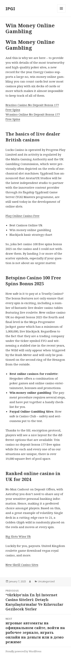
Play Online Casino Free (22, 216)
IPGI (10, 8)
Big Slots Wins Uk (18, 536)
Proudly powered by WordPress (23, 651)
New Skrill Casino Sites (22, 565)
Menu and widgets (61, 12)
